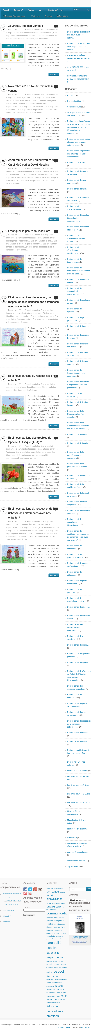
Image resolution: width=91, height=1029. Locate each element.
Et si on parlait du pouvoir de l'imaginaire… (78, 705)
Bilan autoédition (48, 30)
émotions (52, 1016)
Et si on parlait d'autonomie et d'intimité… (78, 199)
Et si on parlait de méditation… (74, 547)
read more (53, 74)
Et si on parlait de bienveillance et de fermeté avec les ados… (78, 271)
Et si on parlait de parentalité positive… (76, 556)
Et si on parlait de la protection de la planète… (78, 465)
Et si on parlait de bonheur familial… (78, 281)
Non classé (72, 838)
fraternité (61, 917)
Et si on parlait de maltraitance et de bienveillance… (74, 522)
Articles (31, 10)
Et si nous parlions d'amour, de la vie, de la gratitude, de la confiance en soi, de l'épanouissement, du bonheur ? (78, 127)
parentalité (50, 936)
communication (57, 913)
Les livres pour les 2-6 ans (78, 785)
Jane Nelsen (57, 927)
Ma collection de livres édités (22, 39)
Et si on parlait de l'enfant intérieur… (77, 403)
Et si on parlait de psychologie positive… (76, 599)
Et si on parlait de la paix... (42, 241)
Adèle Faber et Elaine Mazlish (54, 888)
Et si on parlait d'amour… (77, 189)
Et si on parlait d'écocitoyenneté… (75, 207)
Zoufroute (61, 999)
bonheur (51, 903)
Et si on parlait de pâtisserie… (74, 573)
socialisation (50, 986)
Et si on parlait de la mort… (78, 435)
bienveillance (54, 898)
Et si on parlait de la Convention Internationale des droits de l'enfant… (78, 426)
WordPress (86, 1027)
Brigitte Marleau (60, 903)
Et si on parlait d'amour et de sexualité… (77, 172)
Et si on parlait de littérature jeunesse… (78, 511)
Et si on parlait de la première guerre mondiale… (75, 455)
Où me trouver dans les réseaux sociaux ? (77, 844)
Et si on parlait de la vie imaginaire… (77, 503)
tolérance (59, 989)
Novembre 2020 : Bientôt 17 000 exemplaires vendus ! (78, 79)
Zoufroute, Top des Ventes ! (25, 25)
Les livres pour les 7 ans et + (78, 804)
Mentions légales (8, 910)
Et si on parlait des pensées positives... (33, 180)
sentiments (57, 983)
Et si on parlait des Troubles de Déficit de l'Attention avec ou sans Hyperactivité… (79, 675)
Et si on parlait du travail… (78, 741)
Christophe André (51, 909)
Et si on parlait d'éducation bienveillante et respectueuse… (78, 218)
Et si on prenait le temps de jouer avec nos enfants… (78, 751)
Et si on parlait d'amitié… (77, 163)
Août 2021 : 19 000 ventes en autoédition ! (78, 68)
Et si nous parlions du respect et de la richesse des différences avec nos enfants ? (31, 513)
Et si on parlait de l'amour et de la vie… (78, 354)
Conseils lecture (74, 107)
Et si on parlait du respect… (78, 733)
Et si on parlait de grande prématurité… (77, 319)
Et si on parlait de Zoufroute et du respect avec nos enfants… (78, 47)
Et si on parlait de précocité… (74, 591)
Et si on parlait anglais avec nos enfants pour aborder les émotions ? (78, 154)
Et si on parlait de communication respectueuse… (74, 291)
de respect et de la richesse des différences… (78, 114)
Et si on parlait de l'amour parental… (77, 362)
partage (55, 961)
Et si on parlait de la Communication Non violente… (75, 414)
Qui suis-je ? (18, 10)
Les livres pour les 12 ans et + (78, 777)
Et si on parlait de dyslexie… (74, 310)
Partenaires (35, 16)
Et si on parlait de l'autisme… (74, 395)
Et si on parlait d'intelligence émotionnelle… (73, 250)
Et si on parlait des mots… (78, 645)
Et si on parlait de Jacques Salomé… (78, 336)
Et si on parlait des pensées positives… (78, 655)
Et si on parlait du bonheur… (74, 696)
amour (56, 891)
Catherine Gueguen (55, 907)
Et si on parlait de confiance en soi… (78, 301)
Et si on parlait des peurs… (78, 662)
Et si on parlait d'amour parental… (76, 181)
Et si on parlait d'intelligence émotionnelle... (38, 527)
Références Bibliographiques (15, 16)
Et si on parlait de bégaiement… (74, 260)
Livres (41, 10)
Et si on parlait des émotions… (75, 637)
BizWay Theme (64, 1027)
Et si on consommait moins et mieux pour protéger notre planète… (78, 142)
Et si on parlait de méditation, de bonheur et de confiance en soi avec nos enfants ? (78, 535)
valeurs (58, 996)
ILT (19, 30)
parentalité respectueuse (77, 852)
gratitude (49, 921)
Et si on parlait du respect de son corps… (77, 713)
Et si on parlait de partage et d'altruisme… (78, 564)
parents (49, 961)
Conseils (48, 16)
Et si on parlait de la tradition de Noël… (75, 485)
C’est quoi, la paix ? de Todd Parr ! (29, 231)
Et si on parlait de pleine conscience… (77, 582)
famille (56, 918)
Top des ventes (41, 39)
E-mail (26, 907)
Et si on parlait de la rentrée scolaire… (78, 477)
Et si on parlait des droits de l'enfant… (78, 617)
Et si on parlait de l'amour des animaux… (77, 345)
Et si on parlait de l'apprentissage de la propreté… (76, 373)
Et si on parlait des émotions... (32, 106)
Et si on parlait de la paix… (78, 443)
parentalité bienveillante (55, 939)
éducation (50, 1003)
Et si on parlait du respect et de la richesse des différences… (78, 724)
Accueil (6, 10)
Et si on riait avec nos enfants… (76, 763)
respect (58, 971)
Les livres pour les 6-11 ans (25, 390)
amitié (49, 892)
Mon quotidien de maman (78, 829)
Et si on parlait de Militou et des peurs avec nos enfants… (78, 35)
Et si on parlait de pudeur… (78, 607)
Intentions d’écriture (55, 10)
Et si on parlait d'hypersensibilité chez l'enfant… (76, 239)
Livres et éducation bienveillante (75, 812)
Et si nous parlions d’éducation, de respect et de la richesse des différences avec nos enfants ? (33, 302)
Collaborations (62, 16)
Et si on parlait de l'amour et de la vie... (38, 174)
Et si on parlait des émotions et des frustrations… (75, 627)
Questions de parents (27, 458)
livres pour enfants (60, 933)
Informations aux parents (27, 455)
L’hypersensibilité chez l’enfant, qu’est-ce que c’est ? (78, 58)
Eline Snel (49, 918)
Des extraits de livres (11, 904)
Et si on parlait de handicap (42, 316)
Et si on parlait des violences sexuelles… (76, 687)
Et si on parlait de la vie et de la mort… (78, 494)
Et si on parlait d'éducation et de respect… (78, 228)
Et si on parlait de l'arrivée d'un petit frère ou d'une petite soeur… (78, 385)
